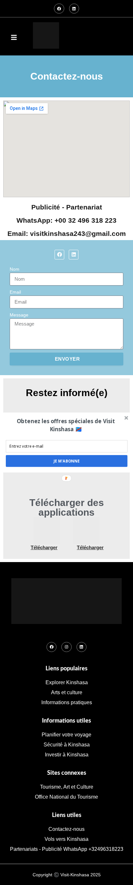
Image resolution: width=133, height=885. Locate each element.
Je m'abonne (66, 460)
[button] (66, 425)
